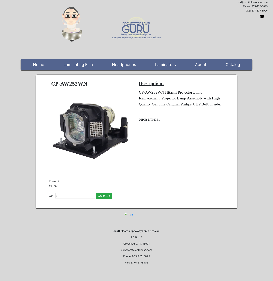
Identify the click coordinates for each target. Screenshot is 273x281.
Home (38, 64)
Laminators (165, 64)
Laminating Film (78, 64)
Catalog (233, 64)
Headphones (124, 64)
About (200, 64)
